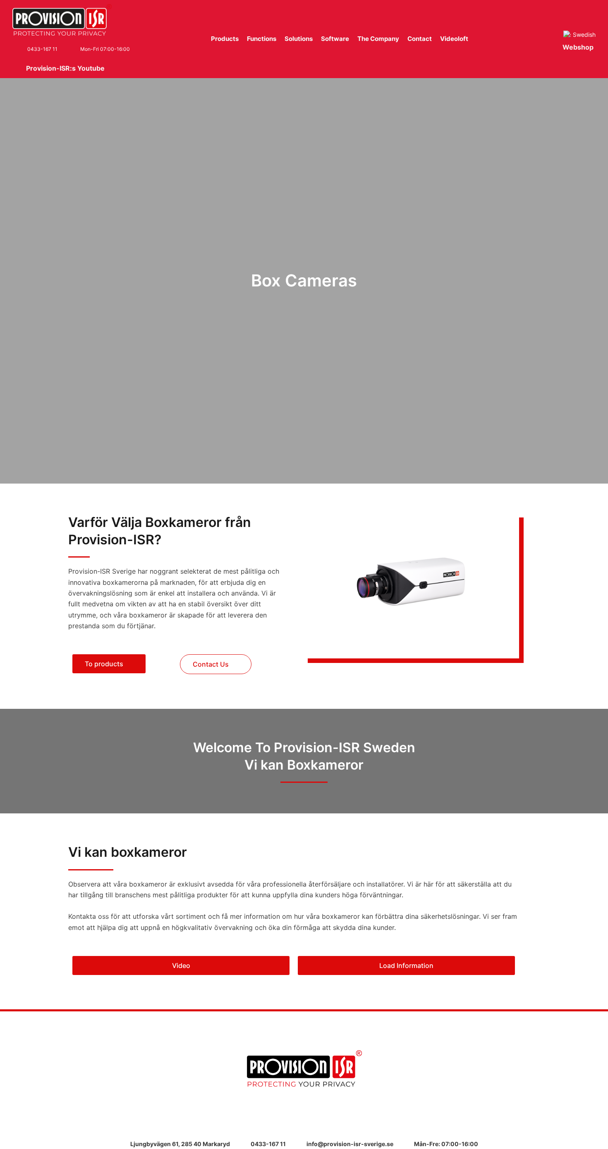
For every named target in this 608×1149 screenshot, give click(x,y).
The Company (378, 39)
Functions (261, 39)
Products (225, 39)
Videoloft (454, 39)
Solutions (299, 39)
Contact (419, 39)
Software (335, 39)
